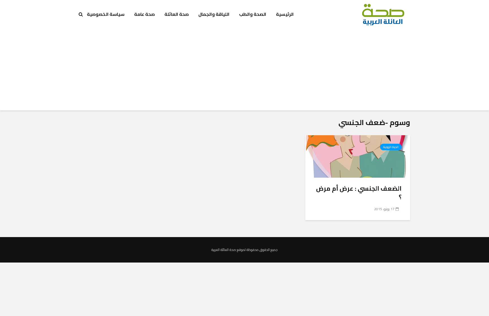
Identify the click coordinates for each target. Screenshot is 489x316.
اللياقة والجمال (214, 14)
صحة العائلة (176, 14)
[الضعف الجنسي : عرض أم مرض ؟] (357, 156)
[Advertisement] (244, 70)
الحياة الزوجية (390, 147)
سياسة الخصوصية (106, 14)
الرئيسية (285, 14)
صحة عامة (144, 14)
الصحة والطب (252, 14)
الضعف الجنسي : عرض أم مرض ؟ (359, 192)
